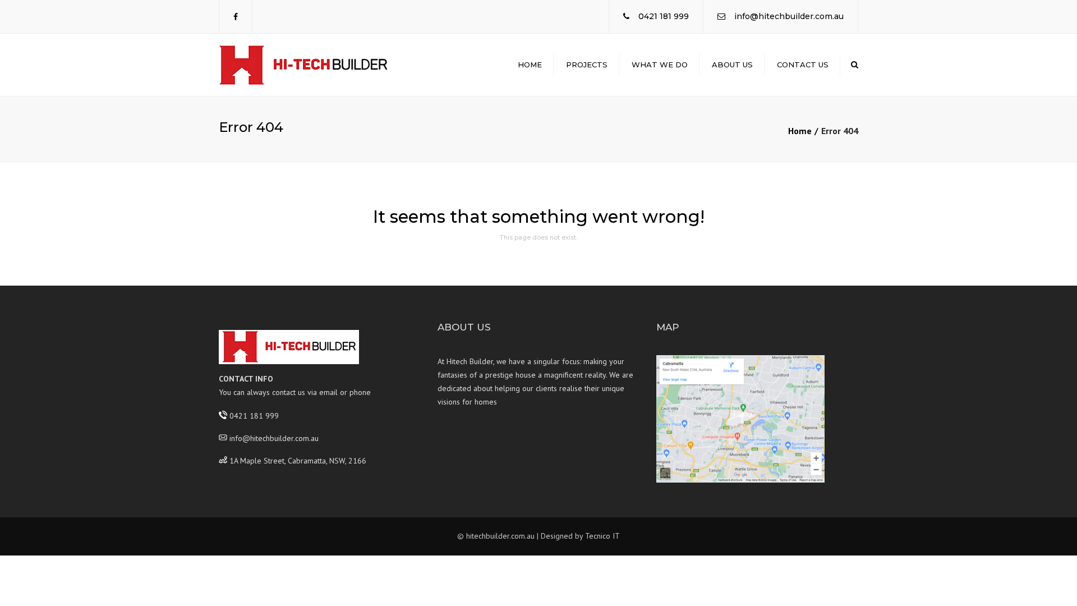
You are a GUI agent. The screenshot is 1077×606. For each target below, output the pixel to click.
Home (530, 64)
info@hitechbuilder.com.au (789, 16)
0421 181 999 (663, 16)
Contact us (803, 64)
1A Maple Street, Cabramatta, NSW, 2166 (297, 460)
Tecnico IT (602, 536)
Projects (586, 64)
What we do (660, 64)
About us (732, 64)
